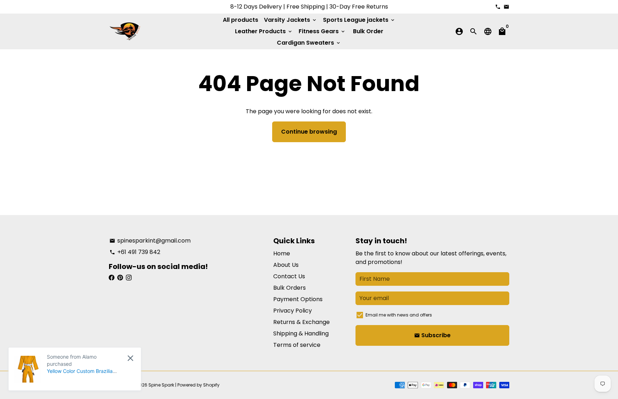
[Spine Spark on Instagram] (129, 278)
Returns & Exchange (301, 322)
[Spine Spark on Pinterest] (120, 278)
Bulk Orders (289, 288)
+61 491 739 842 (134, 252)
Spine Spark (161, 385)
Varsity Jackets (290, 20)
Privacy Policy (292, 310)
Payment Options (298, 299)
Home (281, 253)
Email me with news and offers (399, 315)
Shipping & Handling (301, 333)
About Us (286, 265)
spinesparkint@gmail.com (150, 240)
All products (240, 20)
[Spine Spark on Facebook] (111, 278)
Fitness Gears (322, 31)
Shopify (211, 385)
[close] (130, 358)
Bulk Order (368, 31)
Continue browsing (309, 132)
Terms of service (296, 345)
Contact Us (289, 276)
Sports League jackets (359, 20)
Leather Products (264, 31)
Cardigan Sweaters (309, 43)
